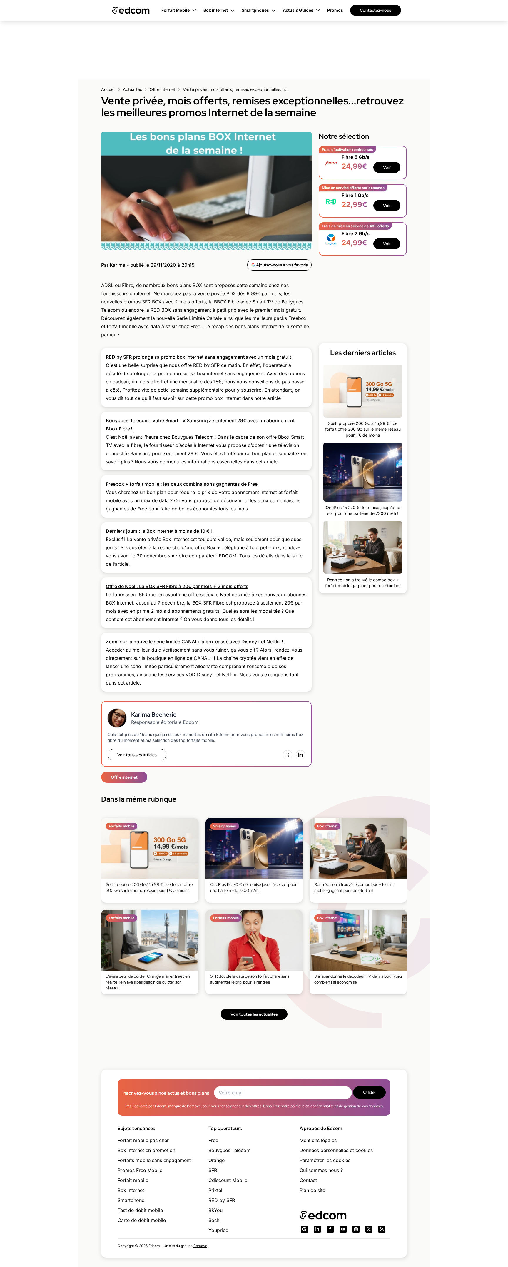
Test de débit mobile (140, 1210)
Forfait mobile (133, 1180)
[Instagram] (356, 1229)
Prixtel (215, 1190)
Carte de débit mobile (142, 1220)
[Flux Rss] (382, 1229)
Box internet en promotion (146, 1150)
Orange (216, 1160)
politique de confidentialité (312, 1106)
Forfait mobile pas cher (143, 1140)
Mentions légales (318, 1140)
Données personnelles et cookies (336, 1150)
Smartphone (131, 1200)
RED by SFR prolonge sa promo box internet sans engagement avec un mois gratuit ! (200, 357)
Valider (369, 1092)
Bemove (200, 1245)
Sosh (213, 1220)
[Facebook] (330, 1229)
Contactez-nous (375, 10)
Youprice (218, 1230)
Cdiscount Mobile (227, 1180)
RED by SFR (221, 1200)
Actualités (132, 89)
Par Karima (113, 265)
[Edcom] (131, 10)
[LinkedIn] (300, 754)
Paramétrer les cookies (325, 1160)
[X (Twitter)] (287, 754)
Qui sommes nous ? (321, 1170)
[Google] (304, 1229)
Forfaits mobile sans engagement (154, 1160)
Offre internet (162, 89)
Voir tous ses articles (137, 754)
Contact (308, 1180)
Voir (387, 167)
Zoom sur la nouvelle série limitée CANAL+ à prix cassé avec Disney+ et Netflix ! (194, 642)
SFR (212, 1170)
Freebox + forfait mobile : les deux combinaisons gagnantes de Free (182, 484)
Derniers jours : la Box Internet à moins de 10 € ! (159, 531)
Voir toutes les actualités (254, 1014)
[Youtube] (343, 1229)
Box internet (131, 1190)
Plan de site (312, 1190)
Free (213, 1140)
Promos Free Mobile (140, 1170)
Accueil (108, 89)
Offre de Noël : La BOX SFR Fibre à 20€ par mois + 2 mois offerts (177, 586)
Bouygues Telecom (229, 1150)
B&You (215, 1210)
